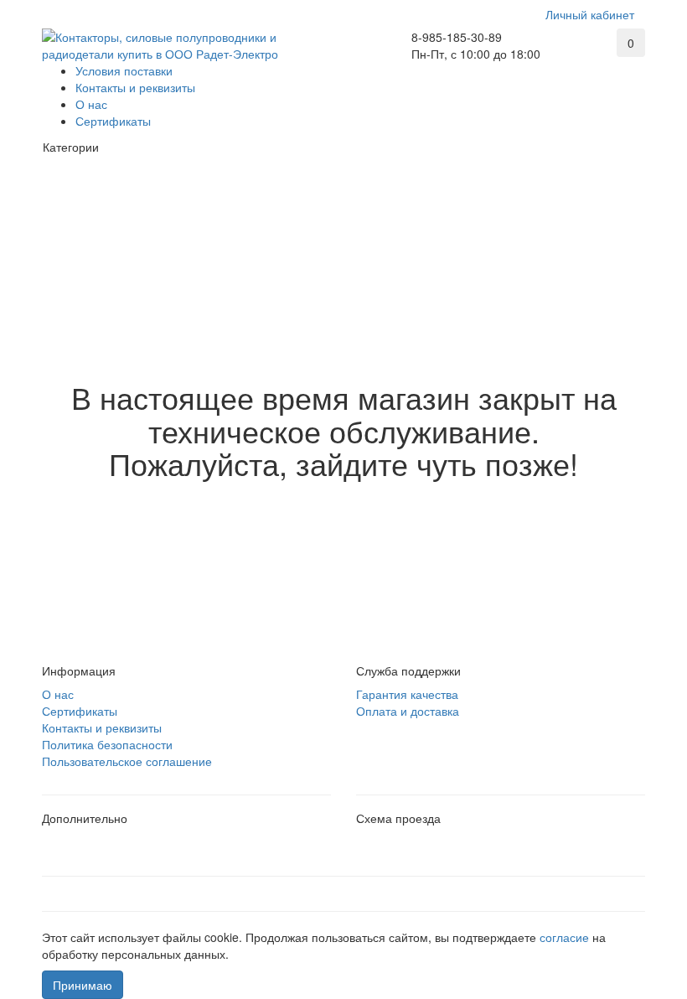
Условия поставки (124, 70)
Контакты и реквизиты (135, 87)
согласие (566, 937)
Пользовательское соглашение (127, 761)
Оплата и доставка (407, 710)
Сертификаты (113, 120)
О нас (91, 104)
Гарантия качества (407, 694)
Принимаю (82, 984)
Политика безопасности (107, 744)
